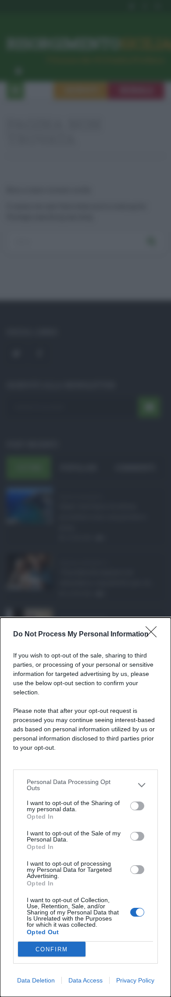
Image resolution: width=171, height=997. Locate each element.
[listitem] (85, 785)
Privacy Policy (135, 980)
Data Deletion (36, 980)
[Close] (154, 634)
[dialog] (85, 807)
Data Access (85, 980)
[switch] (137, 806)
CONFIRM (52, 949)
